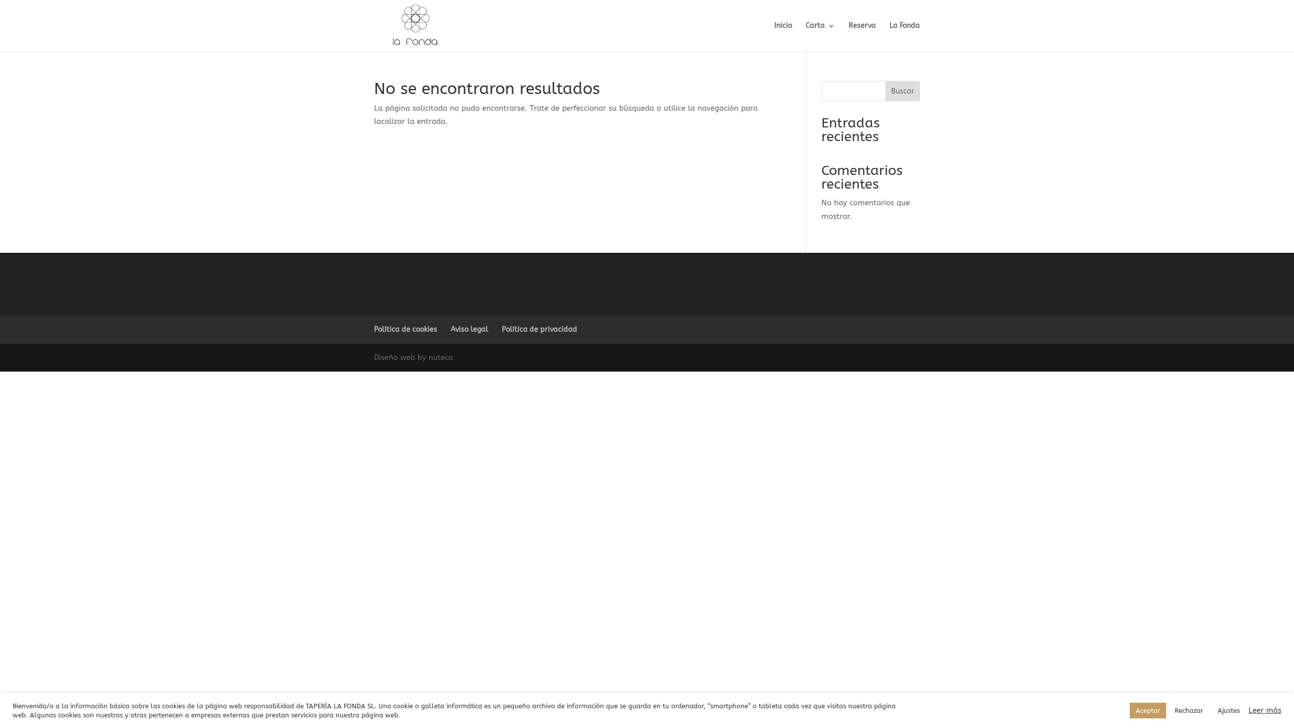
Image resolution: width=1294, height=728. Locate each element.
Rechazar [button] (1189, 710)
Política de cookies (405, 329)
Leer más (1265, 710)
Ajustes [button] (1229, 710)
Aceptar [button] (1148, 710)
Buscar (902, 91)
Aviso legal (469, 329)
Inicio (783, 26)
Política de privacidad (539, 329)
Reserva (862, 26)
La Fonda (905, 26)
